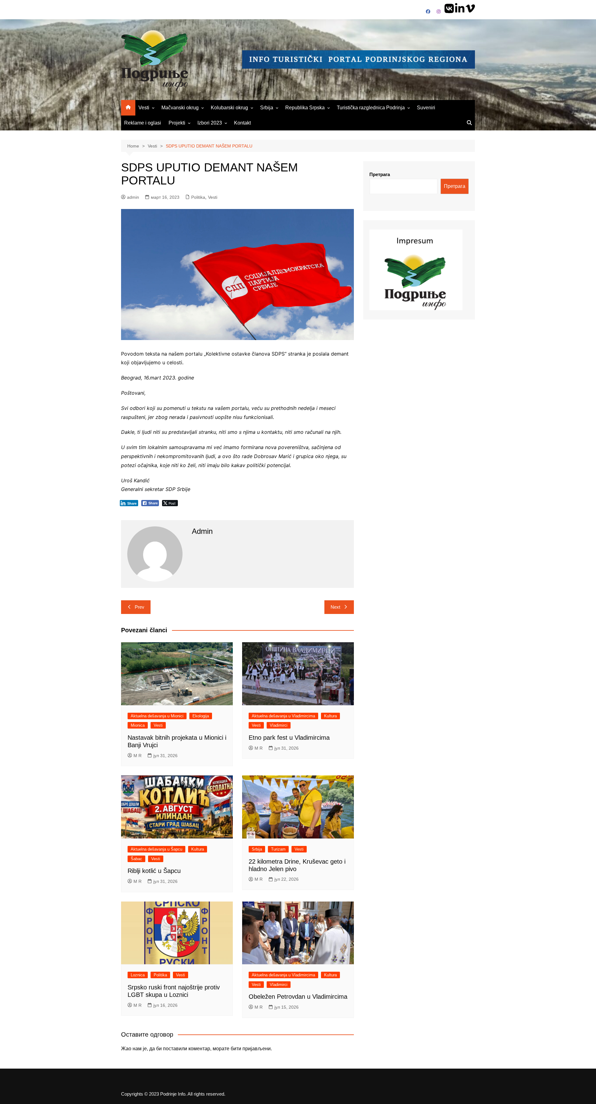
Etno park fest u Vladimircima (289, 737)
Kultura (330, 716)
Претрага (379, 174)
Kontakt (242, 122)
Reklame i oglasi (142, 122)
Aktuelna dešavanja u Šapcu (156, 849)
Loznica (138, 975)
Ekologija (200, 716)
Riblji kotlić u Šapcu (154, 870)
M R (137, 755)
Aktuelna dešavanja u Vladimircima (283, 716)
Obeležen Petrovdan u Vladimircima (298, 996)
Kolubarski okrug (229, 107)
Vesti (143, 107)
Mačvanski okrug (180, 107)
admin (133, 197)
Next (335, 607)
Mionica (138, 725)
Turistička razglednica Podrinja (371, 107)
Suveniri (426, 107)
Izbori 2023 (209, 122)
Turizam (278, 849)
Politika (198, 197)
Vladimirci (278, 725)
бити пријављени (251, 1048)
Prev (139, 607)
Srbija (266, 107)
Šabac (136, 858)
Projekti (177, 122)
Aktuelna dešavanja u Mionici (157, 716)
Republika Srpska (305, 107)
